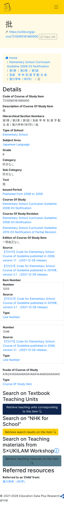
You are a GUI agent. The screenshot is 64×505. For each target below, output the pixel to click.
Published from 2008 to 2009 (23, 194)
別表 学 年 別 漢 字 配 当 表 (28, 75)
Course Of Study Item (17, 384)
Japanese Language (16, 144)
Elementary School (15, 134)
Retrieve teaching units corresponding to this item (32, 409)
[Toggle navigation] (56, 7)
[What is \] (56, 451)
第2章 (24, 70)
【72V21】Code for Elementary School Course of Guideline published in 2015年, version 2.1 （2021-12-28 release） (30, 270)
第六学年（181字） (21, 79)
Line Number (11, 317)
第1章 (12, 70)
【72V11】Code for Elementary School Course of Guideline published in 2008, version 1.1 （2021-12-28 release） (29, 256)
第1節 (35, 70)
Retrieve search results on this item (29, 432)
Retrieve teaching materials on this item (32, 458)
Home (12, 58)
